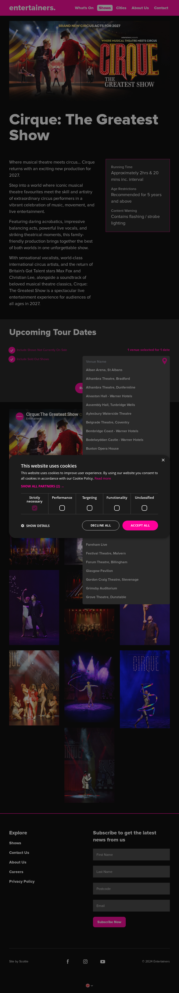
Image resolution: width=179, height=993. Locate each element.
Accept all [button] (140, 525)
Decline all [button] (101, 525)
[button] (89, 486)
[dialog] (89, 496)
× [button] (163, 460)
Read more (103, 478)
